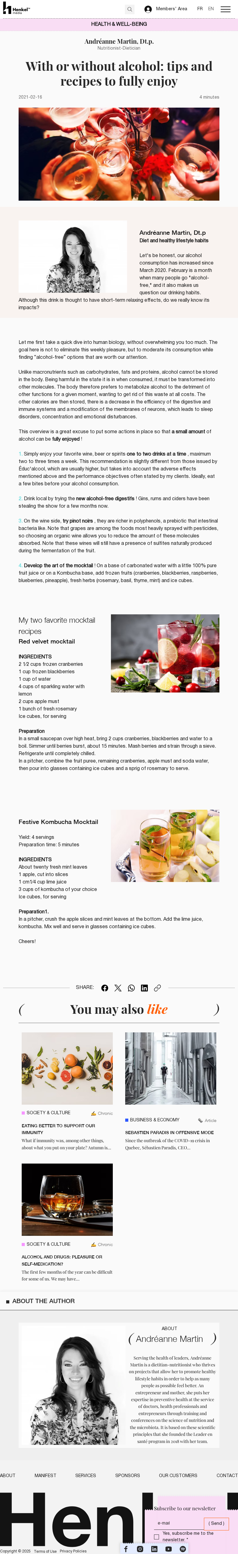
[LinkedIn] (144, 988)
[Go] (129, 9)
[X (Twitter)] (117, 988)
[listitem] (67, 1091)
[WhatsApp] (131, 988)
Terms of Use (45, 1551)
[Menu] (225, 9)
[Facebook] (104, 988)
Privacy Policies (73, 1551)
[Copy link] (157, 988)
